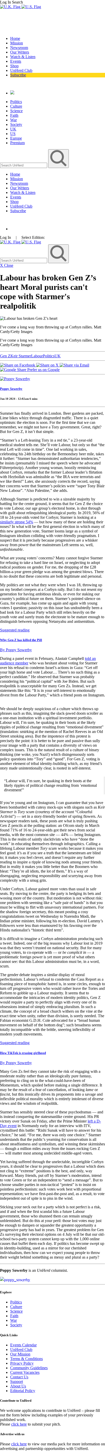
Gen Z (5, 356)
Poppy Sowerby (11, 389)
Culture (16, 106)
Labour (37, 356)
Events (15, 61)
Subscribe (18, 75)
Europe (16, 138)
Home (15, 38)
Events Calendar (23, 1345)
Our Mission (20, 1354)
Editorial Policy (22, 1391)
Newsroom (19, 47)
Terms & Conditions (26, 1359)
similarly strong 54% (16, 522)
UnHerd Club (21, 70)
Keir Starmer (20, 356)
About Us (18, 1386)
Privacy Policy (22, 1363)
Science (16, 111)
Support (16, 1381)
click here (19, 1424)
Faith (14, 115)
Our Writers (19, 52)
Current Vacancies (25, 1372)
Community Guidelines (29, 1368)
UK (13, 129)
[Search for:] (24, 165)
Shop (14, 66)
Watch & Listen (22, 57)
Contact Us (19, 1377)
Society (16, 124)
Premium (17, 143)
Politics (16, 101)
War (13, 120)
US (13, 133)
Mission (16, 43)
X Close (6, 265)
